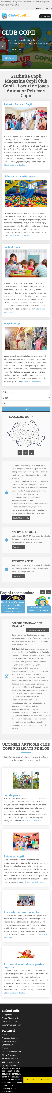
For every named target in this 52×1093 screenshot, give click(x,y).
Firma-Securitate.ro (10, 1058)
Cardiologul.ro (8, 1045)
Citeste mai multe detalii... (14, 165)
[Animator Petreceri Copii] (26, 119)
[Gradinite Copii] (26, 263)
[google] (31, 452)
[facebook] (19, 452)
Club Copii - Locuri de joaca (19, 176)
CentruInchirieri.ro (9, 1065)
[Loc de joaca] (26, 780)
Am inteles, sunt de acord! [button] (38, 1080)
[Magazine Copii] (26, 338)
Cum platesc (7, 1014)
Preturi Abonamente (10, 1018)
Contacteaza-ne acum (37, 630)
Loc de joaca (12, 795)
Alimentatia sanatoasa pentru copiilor (24, 965)
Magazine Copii (12, 323)
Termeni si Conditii (9, 1021)
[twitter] (25, 452)
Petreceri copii (14, 856)
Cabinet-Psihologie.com (11, 1051)
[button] (45, 16)
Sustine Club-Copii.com (11, 1025)
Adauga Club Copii (44, 8)
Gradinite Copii (12, 246)
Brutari (5, 1048)
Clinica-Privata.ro (9, 1055)
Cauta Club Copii (20, 518)
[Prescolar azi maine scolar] (26, 900)
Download (17, 547)
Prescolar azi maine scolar (22, 912)
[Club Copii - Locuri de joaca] (26, 193)
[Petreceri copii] (26, 841)
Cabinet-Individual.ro (10, 1062)
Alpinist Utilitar (8, 1034)
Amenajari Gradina (10, 1038)
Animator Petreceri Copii (18, 104)
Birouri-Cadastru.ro (10, 1041)
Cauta (10, 57)
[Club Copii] (16, 15)
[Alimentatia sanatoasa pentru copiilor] (26, 954)
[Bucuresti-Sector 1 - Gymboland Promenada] (39, 604)
